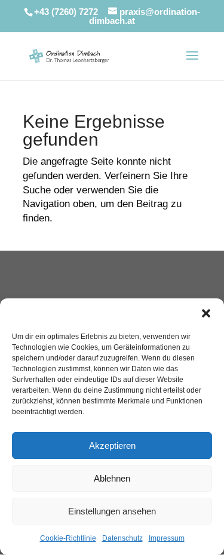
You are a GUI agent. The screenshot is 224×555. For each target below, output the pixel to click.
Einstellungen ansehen (112, 511)
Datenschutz (122, 538)
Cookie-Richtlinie (68, 538)
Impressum (167, 538)
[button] (206, 313)
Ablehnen (112, 478)
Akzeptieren (112, 445)
